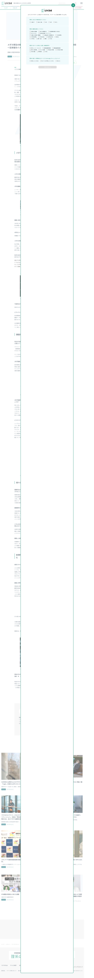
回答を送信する (47, 67)
